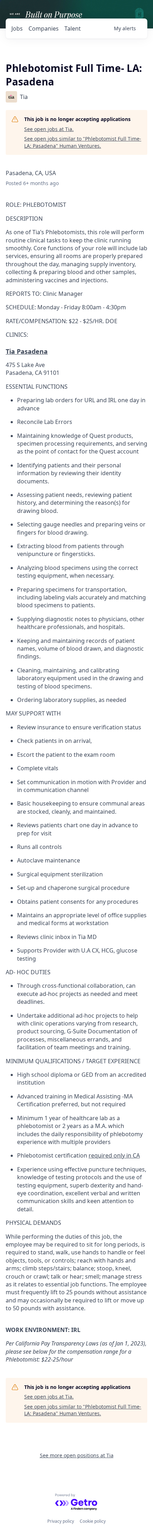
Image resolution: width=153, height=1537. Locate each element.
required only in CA (114, 1155)
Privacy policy (60, 1521)
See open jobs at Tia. (49, 129)
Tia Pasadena (27, 351)
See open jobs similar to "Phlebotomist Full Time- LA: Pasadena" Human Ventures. (82, 142)
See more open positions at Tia (77, 1455)
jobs (17, 28)
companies (43, 28)
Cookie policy (93, 1521)
